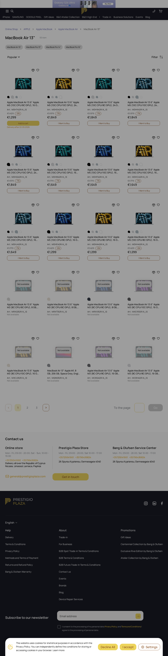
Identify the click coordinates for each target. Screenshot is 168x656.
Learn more (58, 650)
